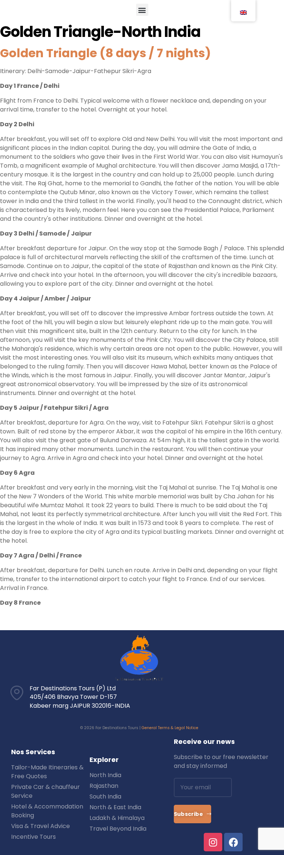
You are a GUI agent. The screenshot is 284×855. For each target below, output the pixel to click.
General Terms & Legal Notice (170, 728)
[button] (142, 10)
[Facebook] (233, 842)
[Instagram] (213, 842)
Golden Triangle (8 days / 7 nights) (105, 53)
